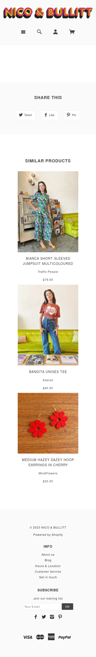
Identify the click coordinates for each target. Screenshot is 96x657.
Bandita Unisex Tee (48, 371)
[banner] (48, 12)
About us (48, 554)
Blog (48, 560)
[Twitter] (43, 616)
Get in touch (48, 577)
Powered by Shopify (48, 534)
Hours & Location (48, 566)
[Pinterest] (60, 616)
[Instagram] (52, 616)
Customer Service (48, 571)
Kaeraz (48, 380)
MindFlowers (48, 473)
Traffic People (48, 271)
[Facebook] (35, 616)
